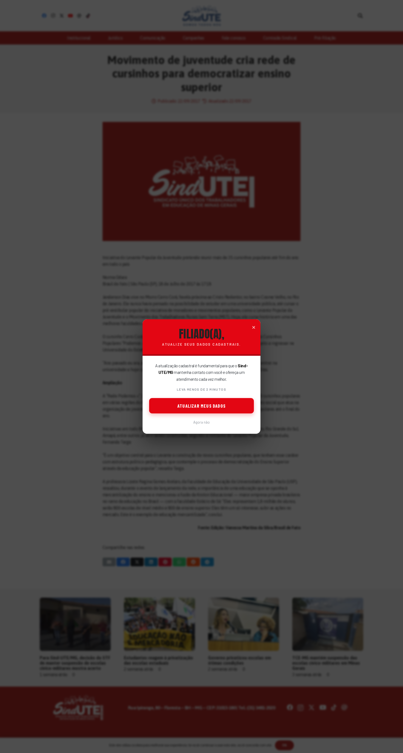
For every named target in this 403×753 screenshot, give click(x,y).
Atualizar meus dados (201, 405)
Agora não (201, 422)
